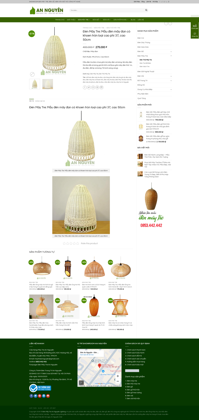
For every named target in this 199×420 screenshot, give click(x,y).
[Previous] (33, 52)
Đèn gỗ (130, 387)
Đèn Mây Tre (83, 20)
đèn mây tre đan (109, 80)
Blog (143, 1)
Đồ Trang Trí (142, 80)
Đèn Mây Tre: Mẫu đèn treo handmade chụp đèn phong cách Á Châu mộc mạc (41, 325)
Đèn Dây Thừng (144, 42)
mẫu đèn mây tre (109, 82)
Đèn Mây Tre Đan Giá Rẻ (123, 80)
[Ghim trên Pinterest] (97, 87)
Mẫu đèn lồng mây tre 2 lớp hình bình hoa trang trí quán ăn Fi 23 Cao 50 (93, 325)
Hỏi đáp (155, 1)
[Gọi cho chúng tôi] (166, 2)
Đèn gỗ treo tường (134, 393)
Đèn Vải (106, 20)
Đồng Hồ (141, 85)
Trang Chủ (60, 20)
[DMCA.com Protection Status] (132, 370)
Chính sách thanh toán (136, 350)
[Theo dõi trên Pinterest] (168, 2)
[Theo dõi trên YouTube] (48, 396)
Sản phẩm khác (120, 20)
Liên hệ (148, 1)
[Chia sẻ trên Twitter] (89, 87)
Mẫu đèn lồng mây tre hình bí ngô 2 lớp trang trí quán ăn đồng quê (41, 286)
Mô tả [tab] (31, 101)
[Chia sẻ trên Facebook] (85, 87)
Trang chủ (87, 28)
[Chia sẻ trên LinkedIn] (101, 87)
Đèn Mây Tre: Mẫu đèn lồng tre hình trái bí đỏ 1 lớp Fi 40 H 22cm (120, 286)
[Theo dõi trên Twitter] (35, 396)
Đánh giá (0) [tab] (40, 101)
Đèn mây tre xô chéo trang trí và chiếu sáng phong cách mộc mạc (121, 324)
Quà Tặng (142, 98)
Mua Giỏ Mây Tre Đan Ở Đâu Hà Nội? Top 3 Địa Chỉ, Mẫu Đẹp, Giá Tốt (157, 165)
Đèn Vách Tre (144, 66)
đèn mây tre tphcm (89, 82)
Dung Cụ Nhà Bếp (145, 89)
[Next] (75, 52)
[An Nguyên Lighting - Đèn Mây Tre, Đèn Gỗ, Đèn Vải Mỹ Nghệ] (47, 10)
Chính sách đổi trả (134, 356)
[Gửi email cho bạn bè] (93, 87)
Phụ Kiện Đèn (143, 94)
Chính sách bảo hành (135, 353)
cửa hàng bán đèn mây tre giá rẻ (114, 77)
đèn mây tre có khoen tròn (94, 80)
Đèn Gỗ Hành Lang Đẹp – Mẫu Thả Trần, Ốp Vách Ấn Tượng (156, 156)
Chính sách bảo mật (135, 365)
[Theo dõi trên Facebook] (160, 2)
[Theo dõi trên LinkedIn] (44, 396)
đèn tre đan (100, 82)
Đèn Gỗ (96, 20)
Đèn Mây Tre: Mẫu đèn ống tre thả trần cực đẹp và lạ (68, 286)
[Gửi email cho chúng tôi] (164, 2)
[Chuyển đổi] (171, 51)
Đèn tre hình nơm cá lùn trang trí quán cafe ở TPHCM (93, 286)
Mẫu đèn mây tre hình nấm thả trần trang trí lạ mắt (67, 324)
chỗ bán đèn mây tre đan (94, 77)
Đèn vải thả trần (133, 398)
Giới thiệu (137, 1)
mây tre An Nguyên (122, 82)
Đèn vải (130, 396)
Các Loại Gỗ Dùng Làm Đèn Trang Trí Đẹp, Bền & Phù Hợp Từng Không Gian (156, 174)
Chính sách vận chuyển (136, 359)
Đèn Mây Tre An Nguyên (47, 365)
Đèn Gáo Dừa (143, 47)
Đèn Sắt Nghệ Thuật (146, 71)
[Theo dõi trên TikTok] (162, 2)
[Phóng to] (32, 74)
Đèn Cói (141, 38)
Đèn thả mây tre (133, 384)
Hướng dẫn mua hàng (136, 362)
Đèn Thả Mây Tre (146, 60)
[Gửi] (146, 10)
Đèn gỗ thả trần (133, 390)
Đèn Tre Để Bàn (145, 63)
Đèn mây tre (132, 381)
